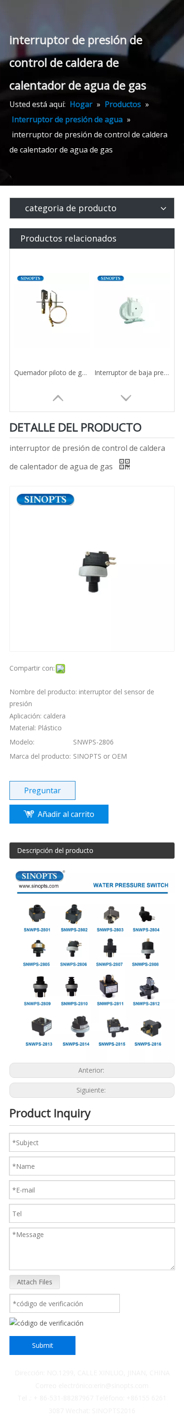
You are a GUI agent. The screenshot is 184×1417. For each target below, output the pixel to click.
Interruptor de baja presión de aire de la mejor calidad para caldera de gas (132, 372)
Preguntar (42, 790)
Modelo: (21, 741)
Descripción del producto (55, 850)
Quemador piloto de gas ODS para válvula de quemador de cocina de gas (52, 372)
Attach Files (34, 1281)
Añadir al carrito (66, 814)
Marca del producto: (40, 756)
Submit (42, 1345)
